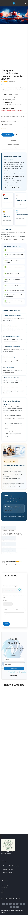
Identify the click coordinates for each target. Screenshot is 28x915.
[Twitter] (21, 904)
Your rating (5, 600)
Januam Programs (18, 15)
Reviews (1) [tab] (13, 148)
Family (8, 121)
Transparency (4, 887)
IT (10, 121)
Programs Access (7, 15)
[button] (26, 3)
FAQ (2, 892)
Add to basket (7, 134)
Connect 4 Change (14, 755)
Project (10, 124)
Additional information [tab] (13, 144)
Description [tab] (13, 140)
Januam (16, 910)
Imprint (2, 890)
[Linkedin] (7, 904)
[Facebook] (14, 904)
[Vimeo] (14, 907)
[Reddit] (24, 904)
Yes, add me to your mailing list (10, 586)
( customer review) (11, 81)
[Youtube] (3, 904)
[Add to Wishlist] (15, 134)
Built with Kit (14, 676)
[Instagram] (10, 904)
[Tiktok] (17, 904)
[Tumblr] (17, 907)
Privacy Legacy (4, 885)
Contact (4, 861)
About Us (4, 880)
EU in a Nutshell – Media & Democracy (14, 827)
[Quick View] (14, 715)
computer (6, 124)
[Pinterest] (11, 907)
